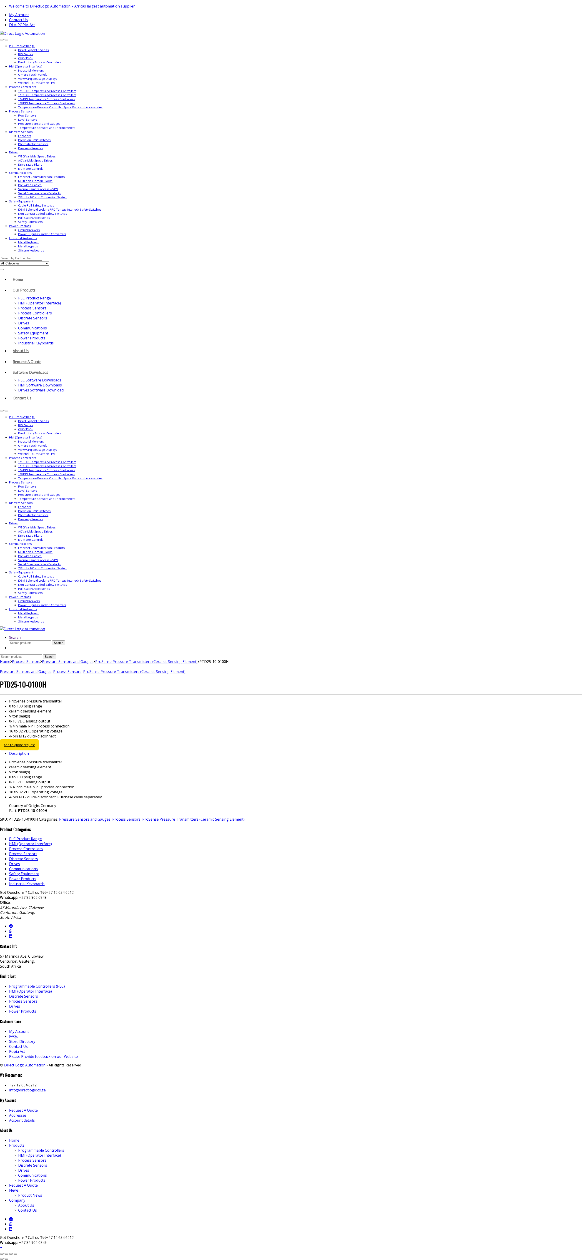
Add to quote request (19, 745)
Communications (20, 173)
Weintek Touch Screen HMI (36, 83)
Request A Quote (27, 361)
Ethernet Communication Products (41, 177)
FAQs (13, 1036)
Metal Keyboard (28, 242)
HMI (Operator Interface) (25, 66)
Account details (22, 1120)
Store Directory (22, 1041)
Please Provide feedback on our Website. (43, 1056)
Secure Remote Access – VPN (38, 189)
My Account (19, 14)
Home (18, 279)
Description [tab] (19, 753)
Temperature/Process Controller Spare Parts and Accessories (60, 107)
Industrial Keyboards (23, 238)
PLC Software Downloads (39, 380)
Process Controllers (22, 87)
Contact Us (18, 19)
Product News (30, 1195)
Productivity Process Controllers (40, 62)
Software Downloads (30, 372)
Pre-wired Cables (30, 185)
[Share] (11, 1254)
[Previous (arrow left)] (2, 1259)
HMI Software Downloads (40, 385)
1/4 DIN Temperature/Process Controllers (46, 99)
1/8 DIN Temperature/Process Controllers (46, 103)
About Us (21, 350)
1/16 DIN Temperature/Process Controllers (47, 91)
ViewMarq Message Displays (37, 79)
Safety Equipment (21, 201)
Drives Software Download (41, 390)
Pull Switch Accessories (34, 218)
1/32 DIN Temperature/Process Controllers (47, 95)
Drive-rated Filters (30, 164)
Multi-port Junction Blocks (35, 181)
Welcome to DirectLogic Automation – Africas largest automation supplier (72, 6)
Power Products (20, 226)
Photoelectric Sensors (33, 144)
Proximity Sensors (30, 148)
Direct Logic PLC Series (33, 50)
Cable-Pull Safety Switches (36, 205)
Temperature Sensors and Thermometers (46, 128)
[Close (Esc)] (15, 1254)
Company (17, 1200)
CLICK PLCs (25, 58)
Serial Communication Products (39, 193)
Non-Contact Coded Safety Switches (42, 214)
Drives (13, 152)
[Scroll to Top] (1, 1247)
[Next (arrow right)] (6, 1259)
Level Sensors (28, 119)
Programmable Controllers (41, 1150)
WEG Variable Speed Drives (37, 156)
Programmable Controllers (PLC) (37, 986)
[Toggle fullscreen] (6, 1254)
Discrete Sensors (21, 132)
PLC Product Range (22, 46)
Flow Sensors (27, 115)
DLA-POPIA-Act (22, 24)
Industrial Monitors (31, 70)
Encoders (24, 136)
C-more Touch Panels (32, 74)
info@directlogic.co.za (27, 1090)
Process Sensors (21, 111)
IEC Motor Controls (30, 169)
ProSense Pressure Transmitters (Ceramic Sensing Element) (146, 661)
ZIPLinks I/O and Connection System (42, 197)
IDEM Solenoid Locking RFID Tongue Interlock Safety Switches (59, 209)
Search (15, 637)
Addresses (18, 1115)
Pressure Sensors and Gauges (39, 124)
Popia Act (17, 1051)
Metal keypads (28, 246)
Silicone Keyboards (31, 250)
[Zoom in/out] (2, 1254)
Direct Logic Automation (24, 1065)
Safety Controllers (30, 222)
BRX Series (25, 54)
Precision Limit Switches (34, 140)
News (14, 1190)
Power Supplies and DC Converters (42, 234)
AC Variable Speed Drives (35, 160)
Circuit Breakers (29, 230)
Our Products (24, 290)
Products (16, 1145)
